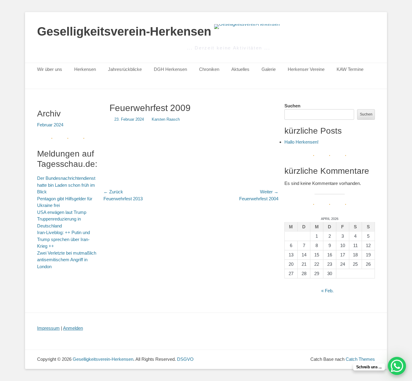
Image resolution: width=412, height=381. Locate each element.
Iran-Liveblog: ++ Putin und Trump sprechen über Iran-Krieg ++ (63, 239)
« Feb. (327, 290)
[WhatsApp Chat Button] (397, 366)
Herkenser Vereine (306, 69)
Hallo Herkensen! (301, 141)
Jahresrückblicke (125, 69)
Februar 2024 (50, 124)
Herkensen (85, 69)
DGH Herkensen (170, 69)
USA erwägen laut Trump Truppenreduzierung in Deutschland (61, 219)
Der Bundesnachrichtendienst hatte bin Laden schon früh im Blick (66, 185)
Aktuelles (240, 69)
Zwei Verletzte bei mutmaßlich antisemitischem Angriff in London (66, 259)
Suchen (292, 105)
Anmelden (73, 328)
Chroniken (209, 69)
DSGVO (185, 359)
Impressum (48, 328)
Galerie (268, 69)
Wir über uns (49, 69)
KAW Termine (350, 69)
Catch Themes (360, 359)
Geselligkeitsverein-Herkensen (124, 31)
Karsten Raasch (166, 119)
